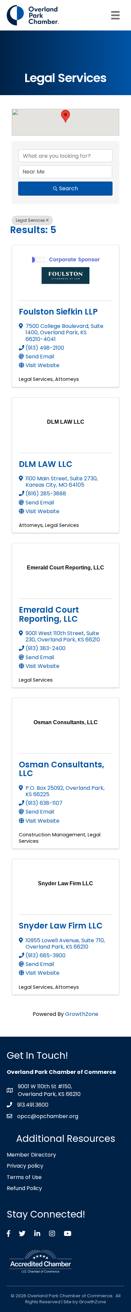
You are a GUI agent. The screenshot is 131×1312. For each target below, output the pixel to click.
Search (68, 188)
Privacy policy (25, 1166)
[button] (65, 116)
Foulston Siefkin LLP (58, 311)
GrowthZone (81, 1014)
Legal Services (30, 220)
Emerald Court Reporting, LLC (49, 614)
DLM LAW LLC (46, 464)
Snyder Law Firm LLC (61, 925)
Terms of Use (24, 1177)
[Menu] (115, 15)
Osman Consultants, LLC (61, 769)
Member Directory (31, 1155)
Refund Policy (24, 1188)
